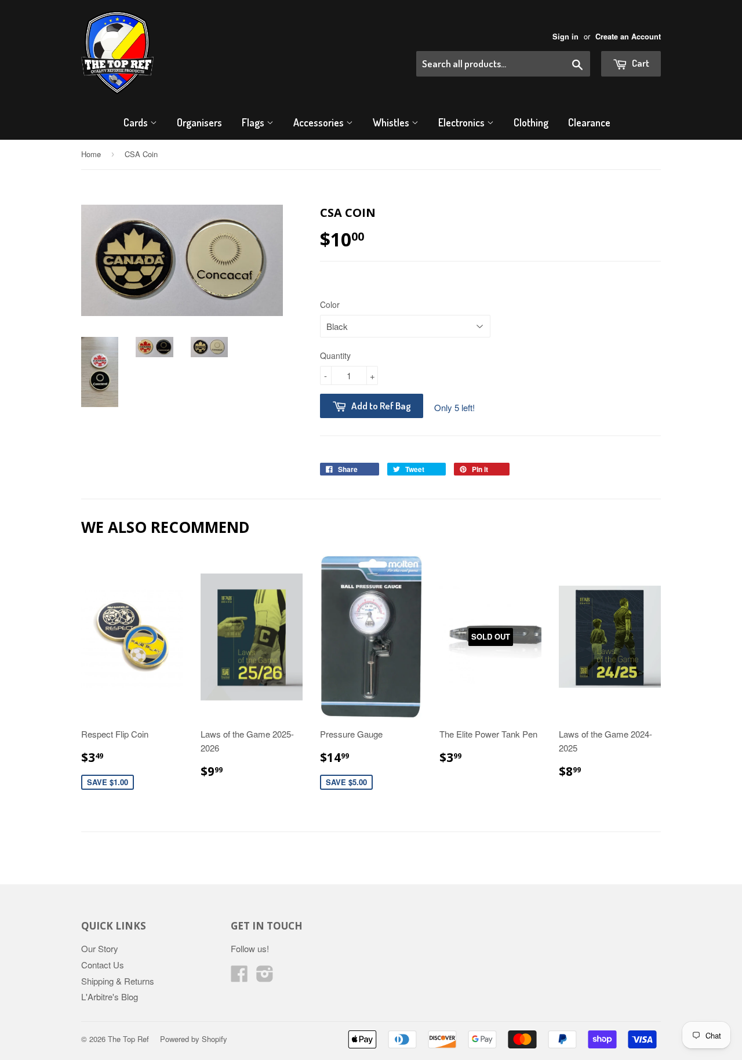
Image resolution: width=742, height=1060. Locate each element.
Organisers (199, 122)
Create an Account (628, 36)
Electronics (462, 122)
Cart (639, 63)
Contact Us (102, 965)
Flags (254, 122)
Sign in (565, 36)
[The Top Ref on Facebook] (239, 977)
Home (91, 153)
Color (330, 304)
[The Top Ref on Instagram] (265, 977)
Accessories (319, 122)
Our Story (99, 948)
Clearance (589, 122)
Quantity (335, 355)
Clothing (531, 122)
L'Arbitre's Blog (109, 996)
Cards (136, 122)
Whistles (392, 122)
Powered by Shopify (193, 1038)
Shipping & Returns (117, 981)
